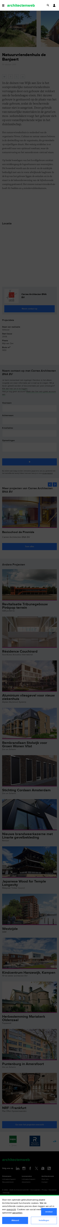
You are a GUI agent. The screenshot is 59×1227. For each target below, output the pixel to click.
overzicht (11, 1209)
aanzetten (17, 1212)
